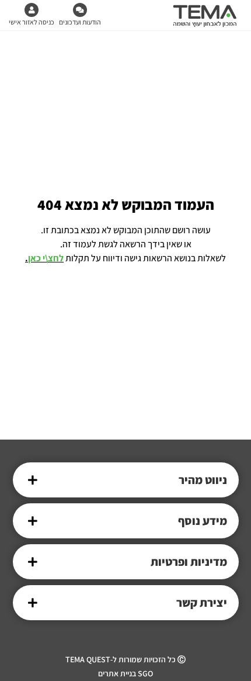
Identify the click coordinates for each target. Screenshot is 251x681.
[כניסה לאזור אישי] (32, 10)
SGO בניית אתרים (125, 673)
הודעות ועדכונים (80, 22)
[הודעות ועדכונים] (80, 10)
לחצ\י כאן (46, 258)
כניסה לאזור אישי (31, 22)
